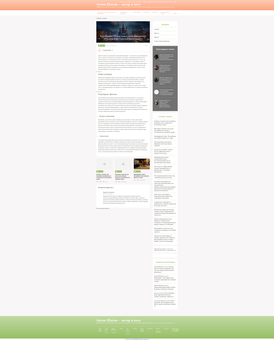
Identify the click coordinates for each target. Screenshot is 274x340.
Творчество (136, 12)
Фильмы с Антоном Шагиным (158, 330)
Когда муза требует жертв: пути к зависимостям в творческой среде (163, 151)
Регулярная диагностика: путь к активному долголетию (164, 176)
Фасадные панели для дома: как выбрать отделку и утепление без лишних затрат (164, 130)
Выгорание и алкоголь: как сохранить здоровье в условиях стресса (165, 230)
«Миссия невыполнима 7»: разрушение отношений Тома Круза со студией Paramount (166, 92)
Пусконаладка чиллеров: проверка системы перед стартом (163, 143)
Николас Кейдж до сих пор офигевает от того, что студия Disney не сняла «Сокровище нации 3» (166, 81)
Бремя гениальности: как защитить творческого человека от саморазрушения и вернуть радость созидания (165, 221)
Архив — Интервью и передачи (113, 330)
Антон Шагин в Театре (165, 13)
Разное (156, 37)
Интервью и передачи (124, 13)
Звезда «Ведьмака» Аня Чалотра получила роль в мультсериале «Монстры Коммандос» (166, 57)
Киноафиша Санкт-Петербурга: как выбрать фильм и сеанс (165, 137)
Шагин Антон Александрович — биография (165, 1)
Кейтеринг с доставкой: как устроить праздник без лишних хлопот (165, 279)
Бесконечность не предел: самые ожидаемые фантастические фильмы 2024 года (164, 103)
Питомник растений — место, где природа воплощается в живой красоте (165, 249)
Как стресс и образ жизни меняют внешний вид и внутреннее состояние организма (163, 169)
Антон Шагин (158, 267)
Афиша (150, 1)
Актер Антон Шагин (125, 1)
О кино (175, 13)
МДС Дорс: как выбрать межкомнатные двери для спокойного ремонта (163, 196)
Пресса (156, 33)
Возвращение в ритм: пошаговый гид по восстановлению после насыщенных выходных (162, 159)
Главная (98, 18)
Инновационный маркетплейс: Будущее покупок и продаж (165, 288)
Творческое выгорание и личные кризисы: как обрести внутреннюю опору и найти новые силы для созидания (164, 238)
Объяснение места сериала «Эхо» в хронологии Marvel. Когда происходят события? (165, 68)
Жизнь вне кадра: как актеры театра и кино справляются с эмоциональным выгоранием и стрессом (165, 212)
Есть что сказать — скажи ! (139, 1)
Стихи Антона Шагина (162, 41)
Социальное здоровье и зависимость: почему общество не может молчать (165, 203)
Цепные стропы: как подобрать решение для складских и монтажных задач (165, 123)
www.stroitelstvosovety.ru (137, 339)
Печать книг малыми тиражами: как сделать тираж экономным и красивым (164, 269)
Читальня (146, 12)
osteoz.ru (146, 339)
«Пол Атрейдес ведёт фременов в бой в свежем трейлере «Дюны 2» (164, 294)
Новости (155, 12)
